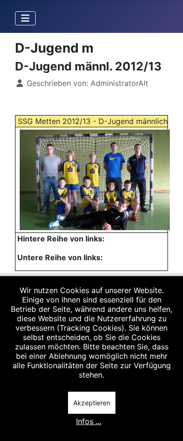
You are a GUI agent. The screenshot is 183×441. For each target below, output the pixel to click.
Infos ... (88, 421)
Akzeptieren (91, 403)
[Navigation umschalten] (25, 18)
